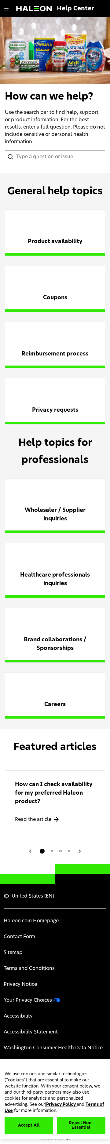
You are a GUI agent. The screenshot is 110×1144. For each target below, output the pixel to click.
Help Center (75, 8)
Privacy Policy (61, 1104)
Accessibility (18, 1016)
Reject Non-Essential (81, 1125)
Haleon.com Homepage (31, 920)
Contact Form (19, 936)
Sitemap (13, 952)
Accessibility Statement (31, 1031)
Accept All (29, 1126)
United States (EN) (33, 896)
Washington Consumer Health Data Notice (53, 1047)
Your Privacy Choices (28, 1000)
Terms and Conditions (29, 968)
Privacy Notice (20, 984)
